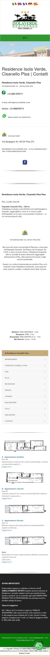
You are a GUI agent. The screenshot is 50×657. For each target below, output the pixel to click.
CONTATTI (9, 421)
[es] (35, 4)
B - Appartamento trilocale (13, 488)
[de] (30, 4)
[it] (14, 4)
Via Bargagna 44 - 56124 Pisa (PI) (17, 86)
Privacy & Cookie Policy (22, 649)
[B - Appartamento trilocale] (25, 478)
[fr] (25, 4)
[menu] (25, 38)
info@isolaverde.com (16, 102)
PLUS (7, 378)
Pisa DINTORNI (10, 402)
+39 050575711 (19, 117)
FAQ (6, 372)
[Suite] (25, 541)
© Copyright (8, 649)
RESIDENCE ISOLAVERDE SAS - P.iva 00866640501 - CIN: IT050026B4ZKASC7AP (25, 150)
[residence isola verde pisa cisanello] (25, 20)
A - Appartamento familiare (13, 457)
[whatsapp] (39, 646)
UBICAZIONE (10, 415)
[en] (19, 4)
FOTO (7, 409)
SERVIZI (8, 390)
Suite (4, 552)
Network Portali (24, 653)
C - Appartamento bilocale (12, 520)
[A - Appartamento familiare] (25, 446)
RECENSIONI (10, 384)
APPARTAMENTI (11, 359)
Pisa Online (24, 651)
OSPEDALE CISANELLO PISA (16, 365)
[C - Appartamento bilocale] (25, 509)
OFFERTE (8, 396)
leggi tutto (7, 467)
